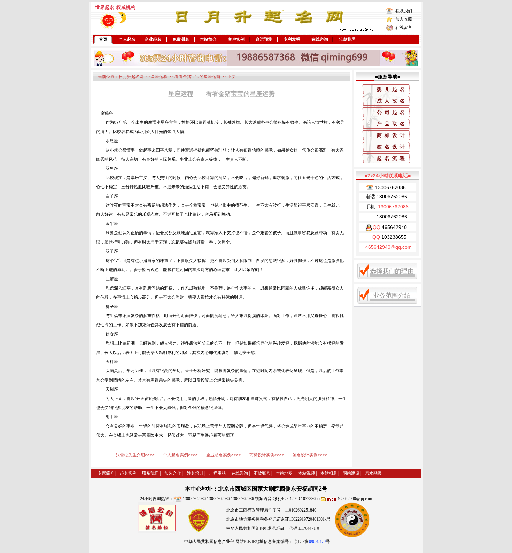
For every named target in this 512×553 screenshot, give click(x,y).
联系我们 (403, 10)
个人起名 (127, 39)
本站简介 (208, 39)
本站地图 (284, 473)
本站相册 (328, 473)
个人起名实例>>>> (180, 455)
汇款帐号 (347, 39)
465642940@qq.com (354, 498)
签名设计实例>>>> (310, 455)
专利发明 (292, 39)
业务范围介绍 (392, 295)
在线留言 (403, 27)
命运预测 (264, 39)
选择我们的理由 (392, 271)
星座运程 (159, 76)
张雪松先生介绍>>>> (135, 455)
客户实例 (236, 39)
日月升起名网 (131, 76)
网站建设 (351, 473)
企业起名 (153, 39)
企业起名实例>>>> (223, 455)
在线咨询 (319, 39)
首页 (103, 39)
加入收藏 (403, 19)
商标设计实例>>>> (266, 455)
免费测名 (180, 39)
